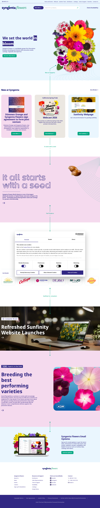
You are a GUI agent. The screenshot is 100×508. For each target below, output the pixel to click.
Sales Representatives (37, 480)
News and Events (49, 1)
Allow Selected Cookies (50, 272)
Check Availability (92, 8)
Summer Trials (62, 1)
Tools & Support (82, 1)
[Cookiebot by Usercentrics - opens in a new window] (76, 234)
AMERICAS (5, 1)
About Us (16, 478)
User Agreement (30, 498)
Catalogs (75, 1)
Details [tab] (50, 239)
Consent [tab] (26, 239)
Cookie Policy (27, 247)
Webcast (56, 1)
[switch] (41, 266)
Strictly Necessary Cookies (27, 272)
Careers (16, 484)
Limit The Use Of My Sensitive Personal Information (50, 502)
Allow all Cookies (72, 272)
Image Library (35, 489)
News (15, 480)
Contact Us (95, 1)
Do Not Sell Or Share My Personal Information (73, 498)
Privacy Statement (53, 498)
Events (15, 482)
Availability (34, 484)
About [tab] (73, 239)
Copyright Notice (19, 498)
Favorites (89, 1)
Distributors (69, 1)
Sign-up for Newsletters (20, 487)
